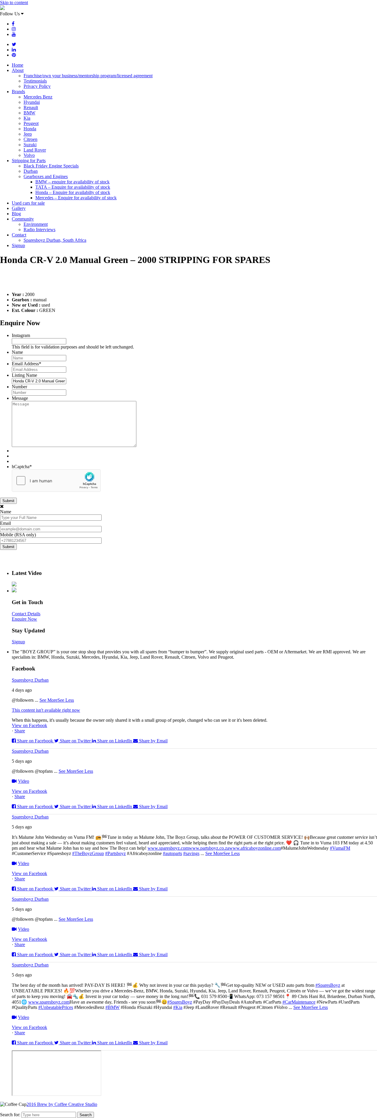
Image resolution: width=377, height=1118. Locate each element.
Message (20, 398)
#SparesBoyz (327, 985)
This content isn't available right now (46, 710)
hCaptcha (22, 466)
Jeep (28, 134)
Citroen (30, 139)
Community (23, 218)
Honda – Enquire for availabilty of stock (72, 192)
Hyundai (32, 102)
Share (19, 730)
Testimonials (35, 80)
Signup (18, 245)
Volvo (29, 155)
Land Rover (35, 149)
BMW (29, 112)
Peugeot (31, 123)
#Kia (177, 1007)
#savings (191, 853)
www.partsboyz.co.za (209, 848)
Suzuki (30, 144)
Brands (18, 91)
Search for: (10, 1114)
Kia (27, 118)
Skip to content (14, 2)
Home (17, 65)
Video (23, 781)
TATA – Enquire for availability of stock (72, 187)
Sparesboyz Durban (30, 680)
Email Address (26, 363)
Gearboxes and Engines (46, 176)
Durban (31, 171)
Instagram (21, 335)
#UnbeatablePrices (55, 1007)
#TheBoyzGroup (88, 853)
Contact (19, 234)
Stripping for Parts (29, 160)
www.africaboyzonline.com (255, 848)
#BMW (112, 1007)
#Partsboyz (115, 853)
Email (5, 523)
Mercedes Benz (38, 96)
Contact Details (26, 613)
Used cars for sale (28, 202)
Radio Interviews (39, 229)
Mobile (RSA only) (18, 534)
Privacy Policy (37, 86)
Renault (31, 107)
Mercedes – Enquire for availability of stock (76, 197)
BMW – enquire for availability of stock (72, 181)
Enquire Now (24, 619)
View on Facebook (29, 725)
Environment (36, 224)
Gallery (19, 208)
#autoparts (172, 853)
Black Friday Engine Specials (51, 165)
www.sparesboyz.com (168, 848)
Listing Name (24, 375)
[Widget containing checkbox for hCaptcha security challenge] (56, 480)
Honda (30, 128)
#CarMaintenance (298, 1001)
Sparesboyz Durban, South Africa (55, 240)
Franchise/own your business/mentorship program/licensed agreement (88, 75)
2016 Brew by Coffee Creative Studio (62, 1104)
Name (17, 352)
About (18, 70)
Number (19, 386)
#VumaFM (340, 848)
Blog (16, 213)
